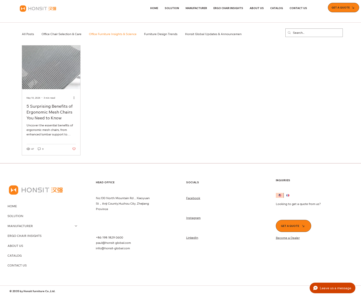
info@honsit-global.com (113, 248)
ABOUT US (15, 246)
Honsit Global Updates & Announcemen (213, 34)
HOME (12, 206)
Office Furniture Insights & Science (113, 34)
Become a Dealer (288, 238)
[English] (280, 195)
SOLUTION (15, 216)
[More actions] (75, 97)
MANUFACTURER (20, 226)
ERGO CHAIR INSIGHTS (25, 236)
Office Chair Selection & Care (61, 34)
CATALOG (15, 255)
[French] (287, 195)
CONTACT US (17, 265)
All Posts (28, 34)
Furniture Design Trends (160, 34)
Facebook (193, 198)
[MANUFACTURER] (76, 226)
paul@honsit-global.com (113, 243)
